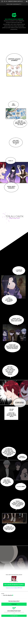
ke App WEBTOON (14, 615)
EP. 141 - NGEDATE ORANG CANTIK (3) (13, 1)
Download (14, 604)
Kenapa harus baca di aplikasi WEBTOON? (14, 587)
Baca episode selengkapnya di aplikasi (14, 584)
